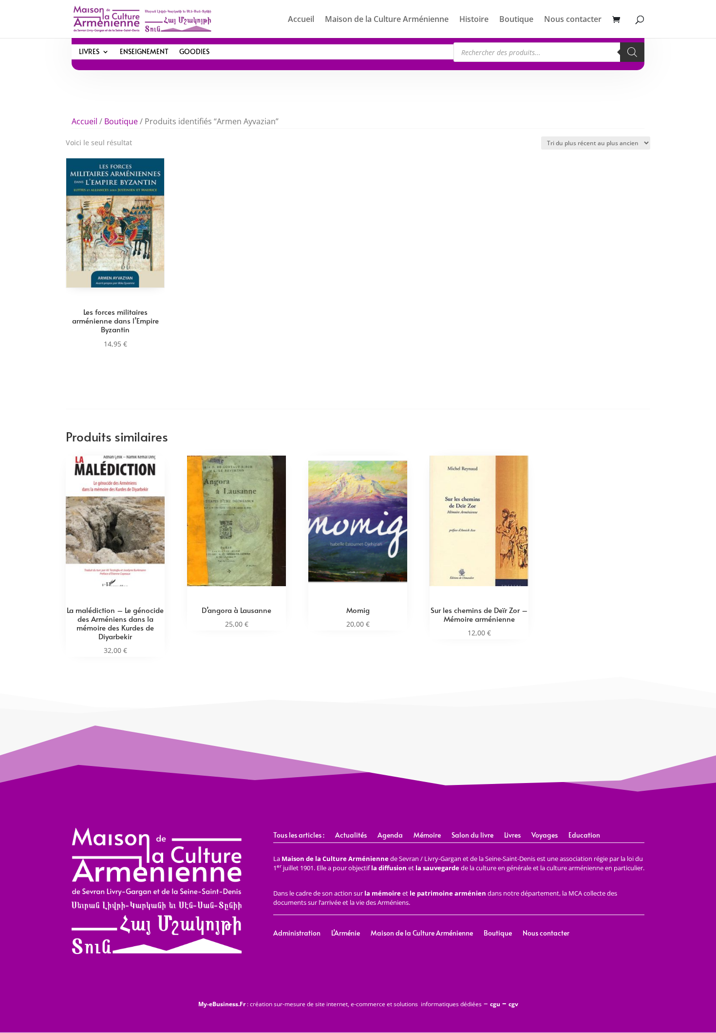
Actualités (351, 836)
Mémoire (427, 836)
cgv (513, 1004)
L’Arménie (345, 933)
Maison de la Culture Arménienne (387, 20)
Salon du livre (472, 836)
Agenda (390, 836)
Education (584, 836)
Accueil (301, 20)
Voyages (544, 836)
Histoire (474, 20)
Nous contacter (573, 20)
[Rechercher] (632, 52)
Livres (89, 52)
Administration (296, 933)
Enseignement (144, 52)
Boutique (516, 20)
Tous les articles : (298, 836)
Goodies (194, 52)
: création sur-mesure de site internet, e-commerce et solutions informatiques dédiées (340, 1004)
